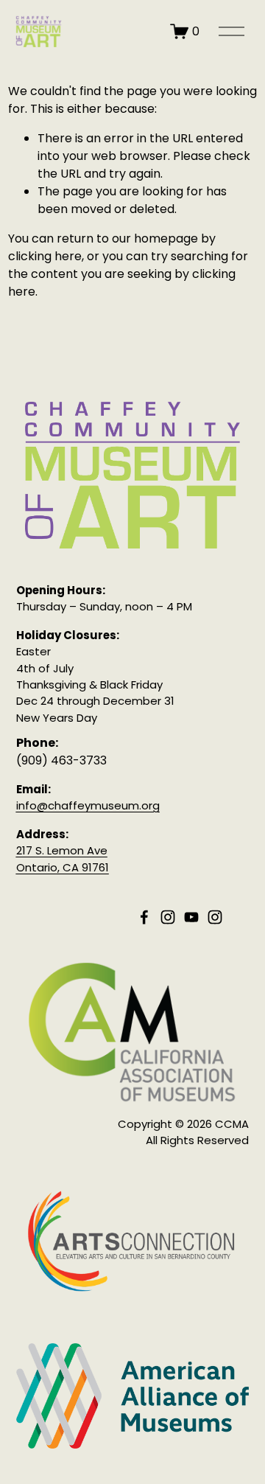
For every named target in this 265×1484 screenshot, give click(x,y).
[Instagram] (167, 917)
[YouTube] (191, 917)
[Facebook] (144, 917)
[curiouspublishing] (215, 917)
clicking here (45, 256)
